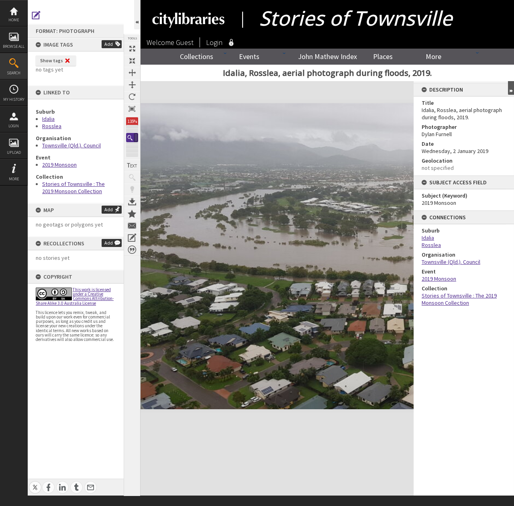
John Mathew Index (327, 56)
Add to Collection (132, 214)
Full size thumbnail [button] (132, 49)
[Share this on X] (35, 483)
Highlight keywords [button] (132, 190)
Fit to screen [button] (132, 61)
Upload (14, 152)
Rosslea (51, 126)
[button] (132, 137)
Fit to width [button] (132, 73)
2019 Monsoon (59, 164)
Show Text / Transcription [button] (132, 165)
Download (132, 202)
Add (108, 44)
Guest (185, 42)
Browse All (13, 46)
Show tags (51, 60)
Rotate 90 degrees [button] (132, 97)
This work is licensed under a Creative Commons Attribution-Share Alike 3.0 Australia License (75, 296)
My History (13, 99)
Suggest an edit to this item (36, 15)
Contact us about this (132, 226)
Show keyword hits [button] (132, 177)
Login (13, 126)
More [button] (14, 179)
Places (383, 56)
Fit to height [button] (132, 85)
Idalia (48, 118)
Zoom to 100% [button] (132, 109)
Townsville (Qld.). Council (71, 145)
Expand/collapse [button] (511, 88)
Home (13, 19)
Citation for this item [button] (132, 250)
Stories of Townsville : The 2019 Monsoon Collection (73, 187)
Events (249, 56)
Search (13, 72)
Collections (196, 56)
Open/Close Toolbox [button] (137, 14)
